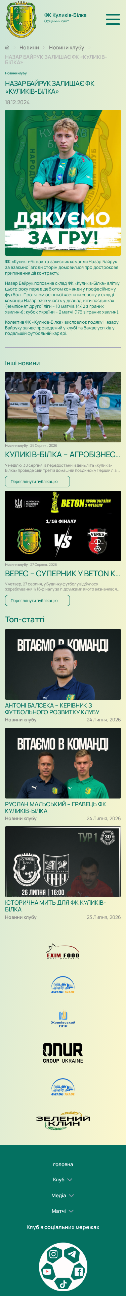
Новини (29, 47)
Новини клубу (66, 47)
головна (63, 1164)
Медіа (58, 1195)
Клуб (59, 1179)
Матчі (59, 1211)
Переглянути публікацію (34, 481)
